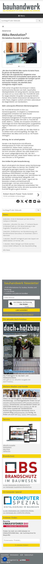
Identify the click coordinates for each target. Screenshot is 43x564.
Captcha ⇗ (29, 306)
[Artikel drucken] (39, 201)
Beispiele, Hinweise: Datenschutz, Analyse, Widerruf (18, 314)
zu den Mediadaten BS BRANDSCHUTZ (16, 485)
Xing (19, 414)
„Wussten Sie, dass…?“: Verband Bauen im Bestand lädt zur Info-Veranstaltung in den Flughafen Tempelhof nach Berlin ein (20, 226)
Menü (22, 16)
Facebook (33, 414)
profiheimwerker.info (20, 412)
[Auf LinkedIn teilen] (30, 202)
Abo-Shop (6, 449)
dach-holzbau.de (25, 407)
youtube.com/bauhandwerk (12, 403)
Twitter (23, 414)
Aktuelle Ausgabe (9, 445)
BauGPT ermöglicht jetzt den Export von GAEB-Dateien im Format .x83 (21, 240)
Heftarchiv (6, 451)
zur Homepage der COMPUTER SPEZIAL (16, 513)
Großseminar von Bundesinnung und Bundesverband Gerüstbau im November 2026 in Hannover (20, 233)
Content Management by (10, 560)
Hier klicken (24, 304)
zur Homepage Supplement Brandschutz (17, 487)
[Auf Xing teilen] (26, 202)
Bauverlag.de (5, 562)
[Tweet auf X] (22, 202)
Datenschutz (28, 555)
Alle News (6, 250)
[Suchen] (39, 20)
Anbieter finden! (22, 545)
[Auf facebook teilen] (18, 202)
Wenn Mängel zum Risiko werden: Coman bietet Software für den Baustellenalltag (19, 245)
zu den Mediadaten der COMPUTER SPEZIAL (18, 511)
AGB (21, 555)
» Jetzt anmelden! (21, 310)
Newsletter (5, 555)
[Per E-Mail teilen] (35, 201)
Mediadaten (7, 447)
